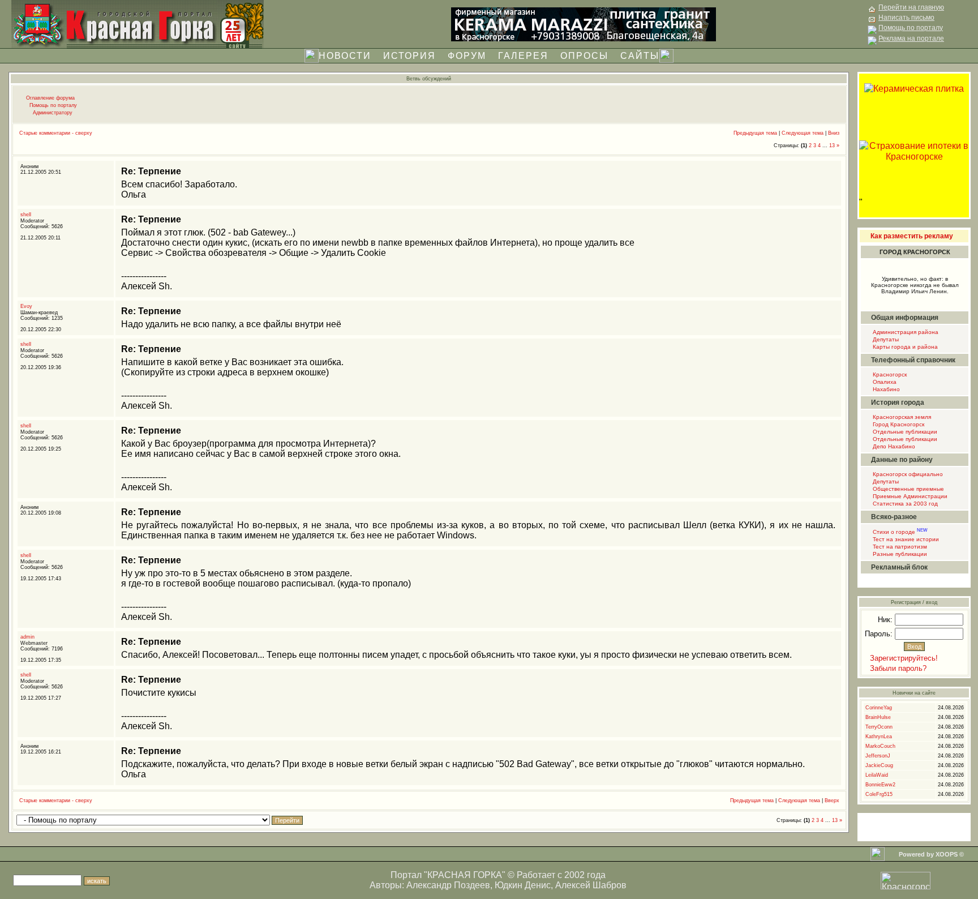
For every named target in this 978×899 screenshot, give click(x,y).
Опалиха (883, 382)
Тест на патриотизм (899, 546)
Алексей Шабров (591, 885)
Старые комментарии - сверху (55, 133)
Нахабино (885, 389)
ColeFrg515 (879, 794)
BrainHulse (878, 717)
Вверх (832, 800)
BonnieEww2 (880, 784)
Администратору (52, 112)
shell (25, 214)
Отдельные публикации (904, 432)
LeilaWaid (876, 775)
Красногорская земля (901, 417)
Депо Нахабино (893, 446)
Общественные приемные (907, 489)
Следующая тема (802, 133)
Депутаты (885, 339)
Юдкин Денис (523, 885)
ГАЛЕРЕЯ (523, 56)
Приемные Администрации (909, 496)
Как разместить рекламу (911, 236)
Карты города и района (904, 347)
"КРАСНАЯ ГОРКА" (464, 875)
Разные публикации (899, 554)
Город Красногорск (897, 424)
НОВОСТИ (345, 56)
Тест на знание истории (905, 539)
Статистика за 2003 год (904, 503)
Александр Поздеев (448, 885)
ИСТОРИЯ (409, 56)
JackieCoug (879, 765)
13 (832, 145)
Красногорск (889, 374)
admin (27, 637)
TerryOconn (879, 727)
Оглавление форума (50, 98)
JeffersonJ (877, 756)
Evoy (26, 306)
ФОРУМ (467, 56)
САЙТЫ (639, 56)
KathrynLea (878, 736)
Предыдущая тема (755, 133)
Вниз (833, 133)
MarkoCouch (880, 746)
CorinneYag (878, 707)
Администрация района (904, 332)
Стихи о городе (899, 532)
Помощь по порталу (53, 105)
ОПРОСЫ (584, 56)
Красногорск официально (907, 474)
